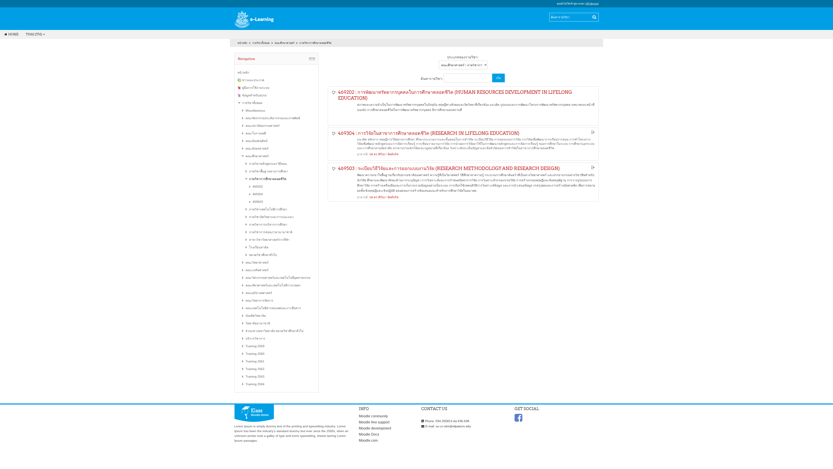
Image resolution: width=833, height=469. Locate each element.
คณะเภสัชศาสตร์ (257, 270)
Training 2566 (255, 384)
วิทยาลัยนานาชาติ (258, 323)
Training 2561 (255, 361)
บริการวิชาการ (255, 338)
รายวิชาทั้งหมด (261, 43)
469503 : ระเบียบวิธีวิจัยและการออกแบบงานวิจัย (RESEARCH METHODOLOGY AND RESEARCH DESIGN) (449, 168)
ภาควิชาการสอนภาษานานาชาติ (270, 232)
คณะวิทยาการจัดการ (259, 300)
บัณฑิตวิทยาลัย (256, 315)
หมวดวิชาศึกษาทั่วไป (263, 255)
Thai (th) (34, 34)
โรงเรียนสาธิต (258, 247)
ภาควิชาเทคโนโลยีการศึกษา (268, 209)
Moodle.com (368, 440)
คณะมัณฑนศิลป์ (256, 141)
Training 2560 (255, 353)
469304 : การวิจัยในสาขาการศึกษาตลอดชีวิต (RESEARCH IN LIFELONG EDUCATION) (428, 133)
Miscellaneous (255, 110)
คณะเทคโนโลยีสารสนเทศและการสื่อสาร (273, 308)
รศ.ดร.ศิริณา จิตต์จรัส (383, 154)
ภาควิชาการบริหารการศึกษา (268, 224)
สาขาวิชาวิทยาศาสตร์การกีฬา (269, 239)
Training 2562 (255, 369)
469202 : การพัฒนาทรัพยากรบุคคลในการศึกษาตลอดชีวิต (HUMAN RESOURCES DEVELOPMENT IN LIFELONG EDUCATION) (455, 95)
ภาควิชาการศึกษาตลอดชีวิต (315, 43)
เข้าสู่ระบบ (592, 3)
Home (13, 34)
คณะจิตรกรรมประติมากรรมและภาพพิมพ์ (273, 118)
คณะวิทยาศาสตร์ (257, 262)
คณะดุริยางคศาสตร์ (259, 293)
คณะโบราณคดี (256, 133)
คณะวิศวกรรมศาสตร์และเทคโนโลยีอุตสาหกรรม (278, 277)
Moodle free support (374, 422)
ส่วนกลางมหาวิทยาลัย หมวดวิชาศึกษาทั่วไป (274, 331)
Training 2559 (255, 346)
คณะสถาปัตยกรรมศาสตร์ (263, 125)
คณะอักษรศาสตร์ (257, 148)
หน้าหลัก (242, 43)
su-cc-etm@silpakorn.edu (453, 426)
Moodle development (375, 428)
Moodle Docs (369, 434)
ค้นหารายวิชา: (432, 79)
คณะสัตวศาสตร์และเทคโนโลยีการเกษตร (273, 285)
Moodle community (373, 416)
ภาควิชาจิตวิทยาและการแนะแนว (271, 217)
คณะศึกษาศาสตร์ (284, 43)
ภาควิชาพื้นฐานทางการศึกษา (268, 171)
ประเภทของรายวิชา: (462, 57)
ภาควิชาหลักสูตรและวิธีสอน (268, 163)
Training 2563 (255, 376)
